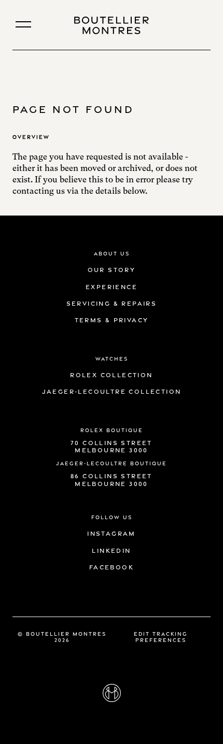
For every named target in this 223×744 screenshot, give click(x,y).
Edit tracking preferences (161, 636)
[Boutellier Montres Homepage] (111, 25)
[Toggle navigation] (23, 24)
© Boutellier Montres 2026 (62, 636)
